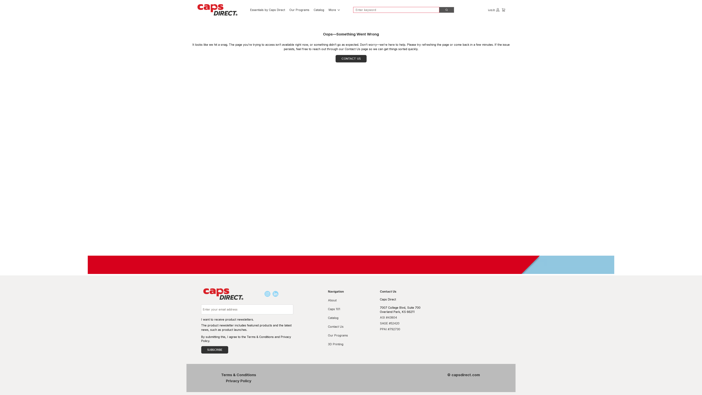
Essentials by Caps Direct (267, 10)
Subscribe (214, 350)
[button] (494, 9)
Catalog (319, 10)
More (332, 10)
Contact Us (351, 59)
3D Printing (335, 344)
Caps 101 (334, 309)
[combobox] (394, 10)
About (332, 300)
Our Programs (299, 10)
